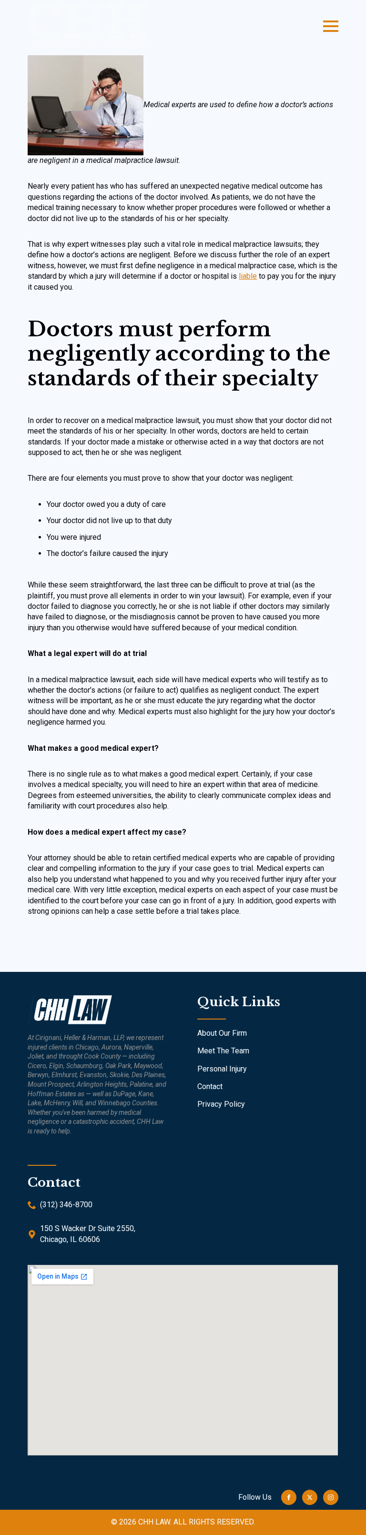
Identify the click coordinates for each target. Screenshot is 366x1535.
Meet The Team (223, 1050)
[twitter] (309, 1497)
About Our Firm (222, 1033)
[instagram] (330, 1497)
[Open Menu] (330, 26)
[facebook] (288, 1497)
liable (248, 276)
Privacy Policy (221, 1104)
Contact (210, 1086)
